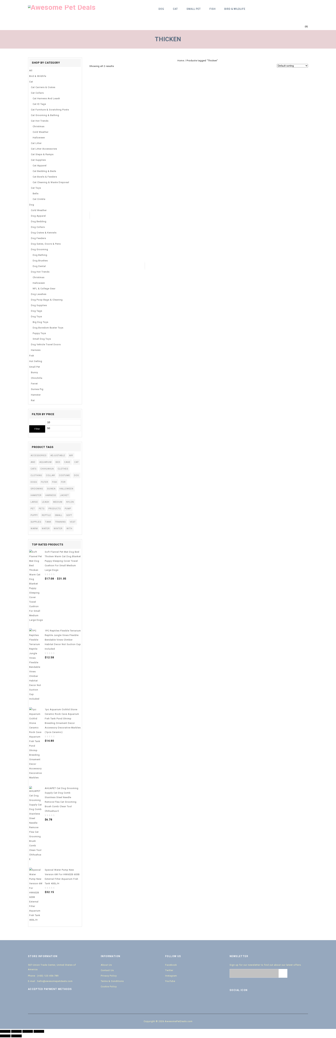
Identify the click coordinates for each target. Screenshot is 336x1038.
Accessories (38, 455)
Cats (33, 469)
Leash (45, 502)
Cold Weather (40, 132)
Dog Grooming (39, 249)
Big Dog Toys (40, 322)
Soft (69, 515)
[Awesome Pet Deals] (62, 7)
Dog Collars (38, 227)
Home (180, 60)
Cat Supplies (38, 160)
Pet (33, 508)
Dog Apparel (38, 216)
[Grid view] (118, 66)
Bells (35, 193)
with (69, 528)
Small (58, 515)
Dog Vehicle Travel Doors (46, 344)
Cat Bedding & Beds (44, 171)
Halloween (39, 137)
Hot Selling (35, 361)
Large (34, 502)
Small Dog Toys (42, 339)
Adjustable (57, 455)
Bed (58, 462)
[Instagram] (262, 999)
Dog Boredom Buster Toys (48, 327)
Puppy (34, 515)
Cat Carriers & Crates (43, 87)
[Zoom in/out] (39, 1031)
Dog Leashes (38, 294)
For (63, 482)
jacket (64, 495)
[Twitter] (240, 999)
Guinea (51, 488)
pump (68, 508)
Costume (64, 475)
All (30, 70)
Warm (34, 528)
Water (46, 528)
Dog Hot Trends (40, 271)
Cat (175, 9)
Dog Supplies (39, 305)
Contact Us (107, 970)
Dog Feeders (38, 238)
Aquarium (45, 462)
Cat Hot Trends (39, 121)
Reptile (46, 515)
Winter (58, 528)
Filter (37, 429)
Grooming (37, 488)
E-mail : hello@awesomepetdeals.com (50, 981)
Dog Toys (36, 316)
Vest (73, 522)
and (33, 462)
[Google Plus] (255, 999)
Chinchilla (36, 378)
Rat (33, 400)
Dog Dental (39, 266)
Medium (57, 502)
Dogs (34, 482)
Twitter (169, 970)
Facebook (171, 965)
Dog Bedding (38, 221)
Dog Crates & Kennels (44, 232)
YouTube (170, 981)
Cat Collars (37, 93)
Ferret (34, 383)
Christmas (38, 126)
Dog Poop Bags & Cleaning (47, 299)
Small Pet (194, 9)
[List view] (123, 66)
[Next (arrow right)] (16, 1036)
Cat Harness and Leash (46, 98)
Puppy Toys (39, 333)
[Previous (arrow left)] (5, 1036)
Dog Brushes (40, 260)
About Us (106, 965)
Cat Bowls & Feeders (45, 176)
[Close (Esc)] (5, 1031)
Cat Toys (36, 188)
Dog (161, 9)
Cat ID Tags (39, 104)
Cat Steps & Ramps (42, 154)
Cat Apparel (40, 165)
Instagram (171, 975)
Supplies (36, 522)
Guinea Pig (37, 389)
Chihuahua (47, 469)
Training (60, 522)
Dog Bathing (40, 255)
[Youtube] (247, 999)
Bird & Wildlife (234, 9)
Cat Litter (36, 143)
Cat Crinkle (39, 199)
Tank (48, 522)
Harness (36, 350)
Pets (41, 508)
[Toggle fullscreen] (27, 1031)
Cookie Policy (109, 986)
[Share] (16, 1031)
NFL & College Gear (44, 288)
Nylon (70, 502)
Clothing (36, 475)
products (54, 508)
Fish (212, 9)
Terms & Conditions (112, 981)
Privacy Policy (109, 975)
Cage (67, 462)
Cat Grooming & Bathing (45, 115)
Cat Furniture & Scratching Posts (50, 109)
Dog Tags (36, 311)
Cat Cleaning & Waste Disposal (51, 182)
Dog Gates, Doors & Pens (46, 244)
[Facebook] (232, 999)
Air (71, 455)
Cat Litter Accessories (44, 148)
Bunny (34, 372)
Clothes (63, 469)
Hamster (36, 394)
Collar (50, 475)
